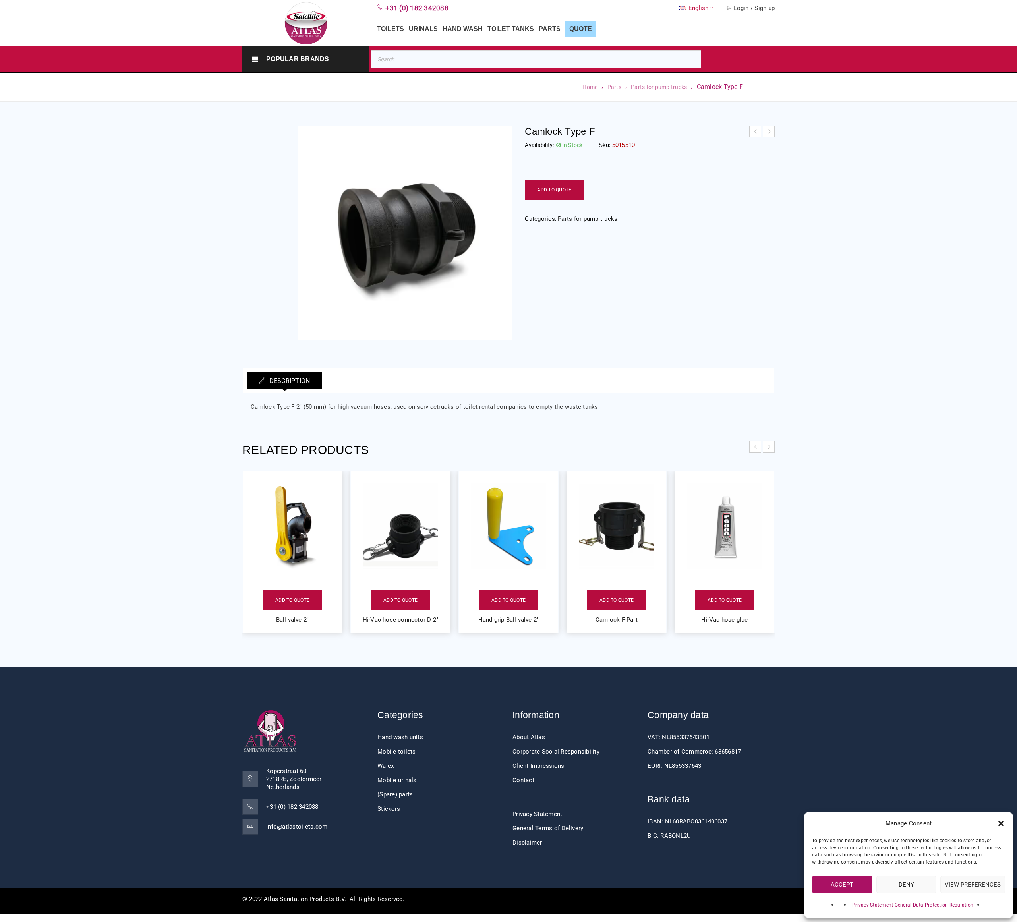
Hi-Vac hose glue (724, 619)
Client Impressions (538, 765)
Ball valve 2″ (292, 619)
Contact (523, 780)
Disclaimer (527, 842)
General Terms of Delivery (547, 828)
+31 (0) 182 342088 (292, 806)
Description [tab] (288, 381)
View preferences (973, 884)
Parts (614, 87)
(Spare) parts (395, 794)
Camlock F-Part (617, 619)
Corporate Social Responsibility (555, 751)
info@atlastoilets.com (296, 826)
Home (589, 87)
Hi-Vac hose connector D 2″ (400, 619)
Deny (906, 884)
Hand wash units (400, 737)
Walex (385, 765)
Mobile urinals (397, 780)
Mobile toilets (396, 751)
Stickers (388, 808)
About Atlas (528, 737)
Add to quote (554, 190)
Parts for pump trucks (659, 87)
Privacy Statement (537, 814)
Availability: (539, 145)
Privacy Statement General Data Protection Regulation (912, 905)
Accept (842, 884)
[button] (1001, 823)
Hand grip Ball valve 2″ (508, 619)
